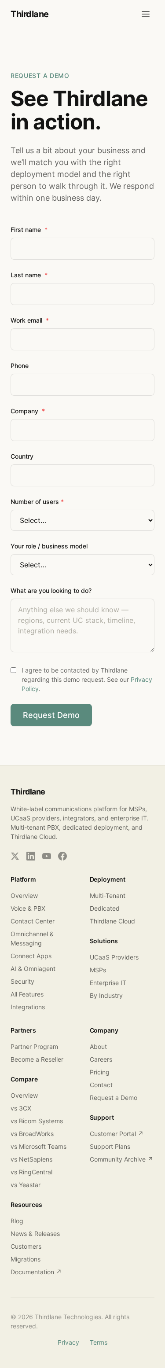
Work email (30, 320)
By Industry (106, 995)
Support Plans (110, 1146)
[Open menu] (145, 14)
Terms (98, 1342)
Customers (26, 1246)
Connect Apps (31, 956)
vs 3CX (21, 1108)
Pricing (100, 1072)
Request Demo (51, 715)
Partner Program (34, 1046)
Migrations (25, 1259)
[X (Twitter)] (15, 856)
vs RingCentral (31, 1172)
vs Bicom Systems (37, 1121)
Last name (29, 275)
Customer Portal (116, 1133)
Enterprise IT (108, 982)
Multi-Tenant (107, 895)
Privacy (68, 1342)
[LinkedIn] (30, 856)
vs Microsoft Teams (38, 1146)
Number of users (37, 501)
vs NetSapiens (31, 1159)
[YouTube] (46, 856)
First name (29, 229)
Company (28, 411)
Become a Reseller (37, 1059)
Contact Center (33, 921)
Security (22, 981)
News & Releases (35, 1233)
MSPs (98, 970)
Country (22, 456)
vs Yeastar (25, 1184)
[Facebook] (62, 856)
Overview (24, 895)
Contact (101, 1085)
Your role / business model (49, 546)
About (98, 1046)
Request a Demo (113, 1097)
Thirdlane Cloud (112, 921)
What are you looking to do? (51, 590)
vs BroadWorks (32, 1133)
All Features (27, 994)
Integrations (28, 1007)
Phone (20, 365)
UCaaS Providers (114, 957)
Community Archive (121, 1159)
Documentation (36, 1272)
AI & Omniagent (33, 968)
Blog (17, 1221)
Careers (101, 1059)
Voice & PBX (28, 908)
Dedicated (105, 908)
